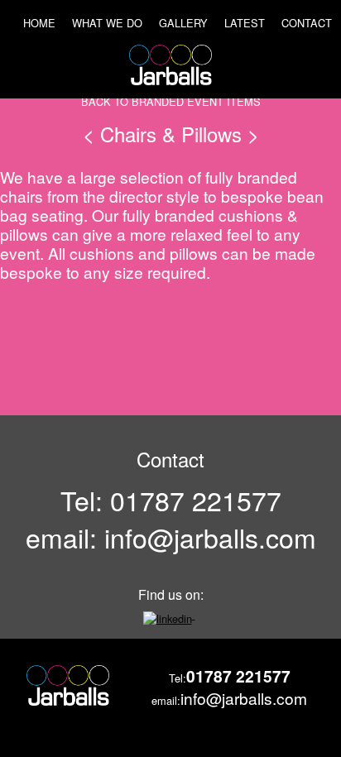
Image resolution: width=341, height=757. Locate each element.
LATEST (244, 23)
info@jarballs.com (210, 537)
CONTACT (306, 23)
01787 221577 (195, 500)
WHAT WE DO (107, 23)
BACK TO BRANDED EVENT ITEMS (171, 101)
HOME (39, 23)
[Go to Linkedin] (169, 614)
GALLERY (183, 23)
